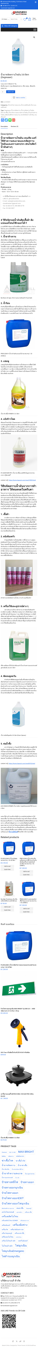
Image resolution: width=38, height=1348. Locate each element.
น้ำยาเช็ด (17, 1177)
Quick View (7, 869)
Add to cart (10, 91)
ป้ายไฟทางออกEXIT (13, 1198)
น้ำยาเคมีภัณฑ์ (25, 105)
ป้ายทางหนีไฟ (10, 1182)
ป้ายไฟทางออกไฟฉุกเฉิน (15, 1203)
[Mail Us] (1, 1305)
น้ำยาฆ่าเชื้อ (4, 112)
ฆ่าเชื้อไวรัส (20, 1161)
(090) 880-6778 (15, 1303)
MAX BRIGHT (26, 1151)
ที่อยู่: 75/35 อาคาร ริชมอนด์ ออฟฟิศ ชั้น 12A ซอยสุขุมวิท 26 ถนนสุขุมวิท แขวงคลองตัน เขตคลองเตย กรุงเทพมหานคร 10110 (14, 1298)
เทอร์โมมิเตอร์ (23, 1241)
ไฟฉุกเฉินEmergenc (13, 1251)
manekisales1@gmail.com (8, 8)
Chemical (4, 1152)
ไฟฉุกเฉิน (21, 1245)
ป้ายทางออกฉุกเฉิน (12, 1187)
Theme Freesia (21, 1345)
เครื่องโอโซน (18, 1237)
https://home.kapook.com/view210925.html (22, 480)
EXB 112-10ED (12, 1152)
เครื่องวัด (5, 1229)
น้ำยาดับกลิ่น (5, 1169)
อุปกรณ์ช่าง (19, 1212)
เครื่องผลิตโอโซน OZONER (10, 1220)
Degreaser (7, 110)
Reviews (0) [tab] (14, 126)
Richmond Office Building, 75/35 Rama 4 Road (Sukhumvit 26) (13, 2)
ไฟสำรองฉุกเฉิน (11, 1256)
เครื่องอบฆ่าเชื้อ (19, 1233)
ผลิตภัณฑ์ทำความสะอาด (12, 115)
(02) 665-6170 (6, 1303)
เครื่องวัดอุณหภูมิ (7, 1233)
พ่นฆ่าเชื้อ (20, 1208)
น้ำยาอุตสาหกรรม (29, 1174)
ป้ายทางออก (27, 1182)
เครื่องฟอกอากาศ (24, 1220)
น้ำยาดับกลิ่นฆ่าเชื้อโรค (17, 1169)
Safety (4, 1156)
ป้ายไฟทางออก (10, 1192)
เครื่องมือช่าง (20, 1224)
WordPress (33, 1345)
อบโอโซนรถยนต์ (8, 1212)
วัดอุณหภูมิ (28, 1208)
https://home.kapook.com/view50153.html (22, 763)
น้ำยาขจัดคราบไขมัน (27, 110)
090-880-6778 (6, 5)
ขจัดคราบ (10, 1156)
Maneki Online (6, 1345)
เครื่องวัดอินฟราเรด (17, 1229)
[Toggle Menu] (34, 30)
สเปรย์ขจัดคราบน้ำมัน (27, 115)
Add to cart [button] (7, 866)
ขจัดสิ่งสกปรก (20, 1156)
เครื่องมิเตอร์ (6, 1225)
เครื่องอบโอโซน (7, 1237)
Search (20, 19)
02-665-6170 (14, 5)
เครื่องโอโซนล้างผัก (8, 1241)
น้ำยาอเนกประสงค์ (7, 1177)
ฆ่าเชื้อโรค (7, 1160)
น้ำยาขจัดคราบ (15, 110)
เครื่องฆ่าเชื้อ (28, 1212)
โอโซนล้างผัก (7, 1246)
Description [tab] (4, 126)
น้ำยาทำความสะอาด (14, 105)
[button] (34, 37)
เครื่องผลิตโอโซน (10, 1216)
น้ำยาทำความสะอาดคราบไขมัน (18, 112)
